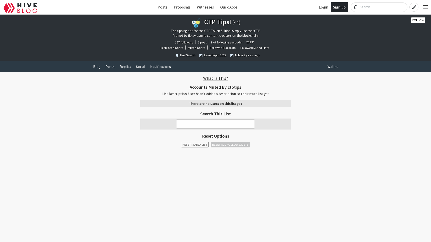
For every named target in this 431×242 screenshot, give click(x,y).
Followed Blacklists (223, 48)
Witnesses (205, 7)
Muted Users (196, 48)
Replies (125, 66)
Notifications (160, 66)
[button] (215, 78)
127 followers (184, 42)
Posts (162, 7)
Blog (97, 66)
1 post (202, 42)
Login (323, 7)
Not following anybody (226, 42)
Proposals (182, 7)
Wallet (333, 66)
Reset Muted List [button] (195, 145)
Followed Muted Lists (254, 48)
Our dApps (228, 7)
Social (140, 66)
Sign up (339, 7)
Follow (418, 20)
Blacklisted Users (171, 48)
